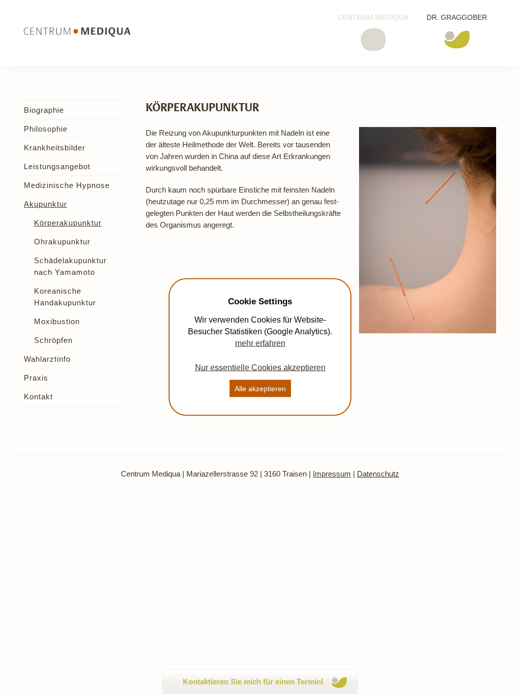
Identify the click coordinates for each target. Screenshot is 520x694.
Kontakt (38, 396)
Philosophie (46, 128)
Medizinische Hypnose (67, 185)
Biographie (44, 110)
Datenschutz (378, 473)
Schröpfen (53, 340)
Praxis (36, 377)
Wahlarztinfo (47, 359)
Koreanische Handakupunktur (65, 297)
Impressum (332, 473)
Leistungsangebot (57, 166)
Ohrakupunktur (62, 241)
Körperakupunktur (68, 222)
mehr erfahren (260, 343)
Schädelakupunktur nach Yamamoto (70, 266)
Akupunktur (45, 204)
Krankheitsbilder (54, 147)
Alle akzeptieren (260, 389)
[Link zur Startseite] (77, 32)
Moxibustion (57, 321)
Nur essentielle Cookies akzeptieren (260, 367)
